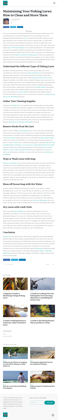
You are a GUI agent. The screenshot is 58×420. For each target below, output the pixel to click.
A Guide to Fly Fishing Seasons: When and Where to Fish (42, 316)
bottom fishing (41, 87)
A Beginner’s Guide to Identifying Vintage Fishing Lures (15, 290)
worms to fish (22, 92)
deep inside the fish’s (47, 138)
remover (16, 142)
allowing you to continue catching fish (20, 122)
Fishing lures (7, 236)
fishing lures (16, 105)
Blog (4, 334)
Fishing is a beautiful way (11, 163)
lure (25, 38)
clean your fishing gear (40, 200)
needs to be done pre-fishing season (26, 55)
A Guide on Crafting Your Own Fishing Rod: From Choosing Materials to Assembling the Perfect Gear (42, 290)
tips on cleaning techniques (16, 48)
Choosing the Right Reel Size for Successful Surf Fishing (41, 363)
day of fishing (19, 211)
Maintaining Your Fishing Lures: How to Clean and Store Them (27, 13)
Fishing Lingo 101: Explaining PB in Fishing (42, 387)
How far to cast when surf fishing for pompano (14, 387)
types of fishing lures (34, 73)
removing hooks (24, 130)
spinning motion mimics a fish (41, 78)
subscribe (50, 402)
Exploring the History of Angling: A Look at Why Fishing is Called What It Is (15, 364)
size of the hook (10, 138)
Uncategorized (7, 336)
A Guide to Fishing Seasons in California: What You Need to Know (15, 316)
